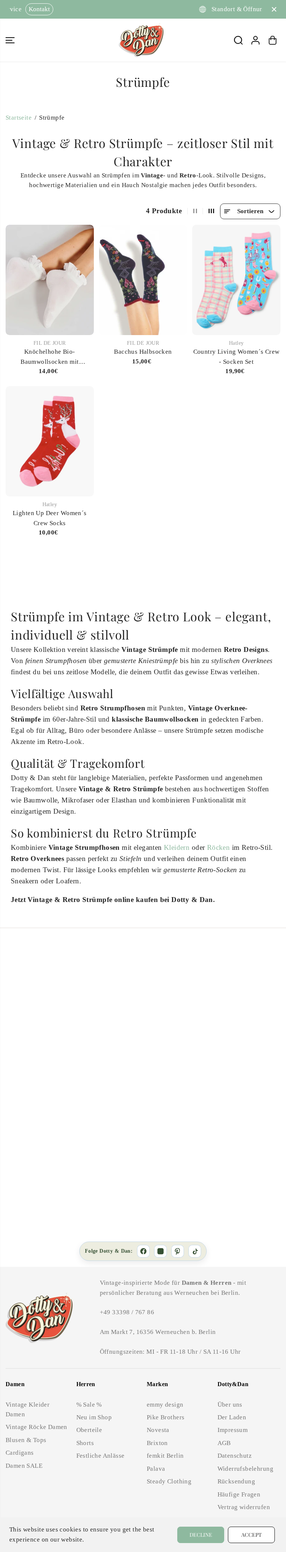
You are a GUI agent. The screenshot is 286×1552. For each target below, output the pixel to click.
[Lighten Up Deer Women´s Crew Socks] (50, 441)
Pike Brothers (165, 1417)
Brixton (157, 1443)
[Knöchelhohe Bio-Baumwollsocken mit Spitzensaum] (50, 280)
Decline (201, 1534)
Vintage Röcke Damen (36, 1426)
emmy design (165, 1404)
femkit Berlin (165, 1455)
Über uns (229, 1404)
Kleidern (177, 847)
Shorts (85, 1443)
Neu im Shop (94, 1417)
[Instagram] (160, 1251)
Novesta (158, 1429)
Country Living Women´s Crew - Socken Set (236, 356)
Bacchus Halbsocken (143, 351)
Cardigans (20, 1452)
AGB (224, 1443)
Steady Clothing (169, 1481)
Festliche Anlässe (100, 1455)
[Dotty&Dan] (141, 40)
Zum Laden (181, 9)
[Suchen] (238, 40)
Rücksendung (236, 1481)
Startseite (19, 117)
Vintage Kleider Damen (28, 1409)
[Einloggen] (255, 40)
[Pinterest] (177, 1251)
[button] (10, 40)
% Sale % (89, 1404)
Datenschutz (234, 1455)
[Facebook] (143, 1251)
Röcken (218, 847)
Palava (156, 1468)
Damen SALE (24, 1465)
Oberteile (89, 1429)
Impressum (232, 1429)
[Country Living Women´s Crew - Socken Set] (236, 280)
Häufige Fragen (239, 1494)
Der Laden (232, 1417)
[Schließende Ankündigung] (274, 9)
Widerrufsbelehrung (245, 1468)
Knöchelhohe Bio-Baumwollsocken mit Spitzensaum (49, 357)
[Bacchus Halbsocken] (143, 280)
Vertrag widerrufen (243, 1507)
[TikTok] (194, 1251)
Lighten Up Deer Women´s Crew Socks (50, 518)
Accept (251, 1534)
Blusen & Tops (26, 1440)
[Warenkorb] (272, 40)
